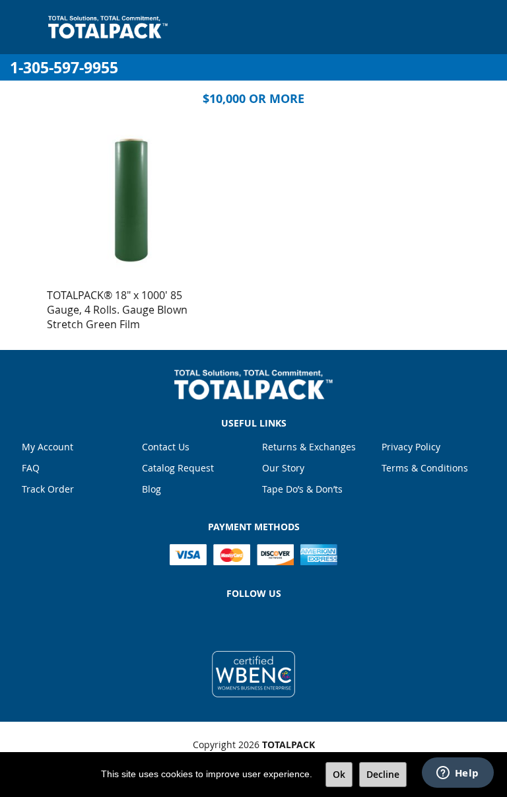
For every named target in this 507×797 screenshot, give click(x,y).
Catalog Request (178, 468)
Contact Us (165, 446)
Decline (382, 774)
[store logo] (108, 27)
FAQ (31, 468)
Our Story (283, 468)
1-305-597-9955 (64, 67)
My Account (47, 446)
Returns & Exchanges (309, 446)
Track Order (48, 489)
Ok (339, 774)
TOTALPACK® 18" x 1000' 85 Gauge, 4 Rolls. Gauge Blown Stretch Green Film (117, 309)
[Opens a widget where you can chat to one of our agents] (457, 773)
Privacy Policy (411, 446)
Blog (151, 489)
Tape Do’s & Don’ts (302, 489)
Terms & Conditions (425, 468)
